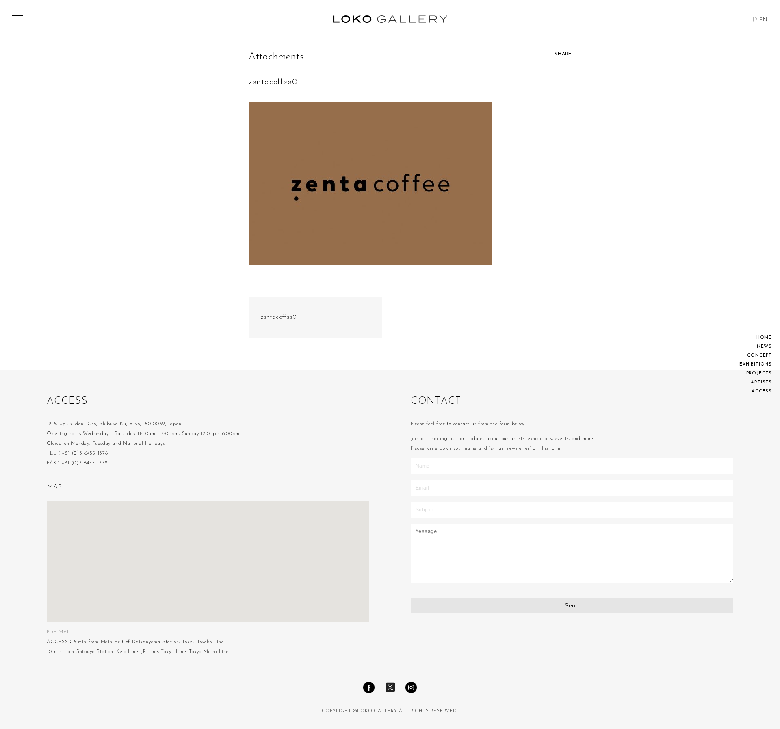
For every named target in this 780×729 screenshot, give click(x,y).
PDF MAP (58, 632)
